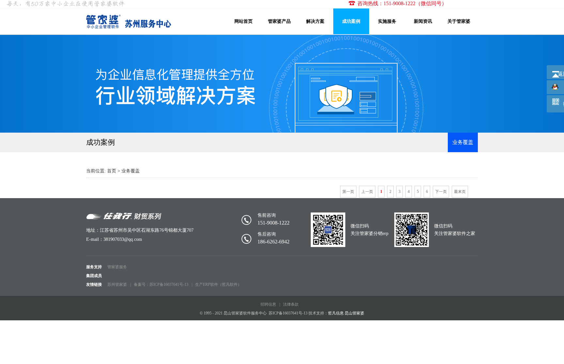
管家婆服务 (117, 267)
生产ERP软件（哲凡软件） (218, 284)
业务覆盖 (462, 142)
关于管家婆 (458, 21)
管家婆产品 (279, 21)
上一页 (367, 191)
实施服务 (387, 21)
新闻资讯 (423, 21)
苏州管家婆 (117, 284)
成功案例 (351, 21)
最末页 (460, 191)
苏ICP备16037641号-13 (288, 313)
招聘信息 (268, 304)
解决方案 (315, 21)
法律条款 (291, 304)
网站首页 (243, 21)
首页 (111, 170)
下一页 (441, 191)
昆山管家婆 (354, 313)
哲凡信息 (336, 313)
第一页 (348, 191)
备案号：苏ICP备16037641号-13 (161, 284)
